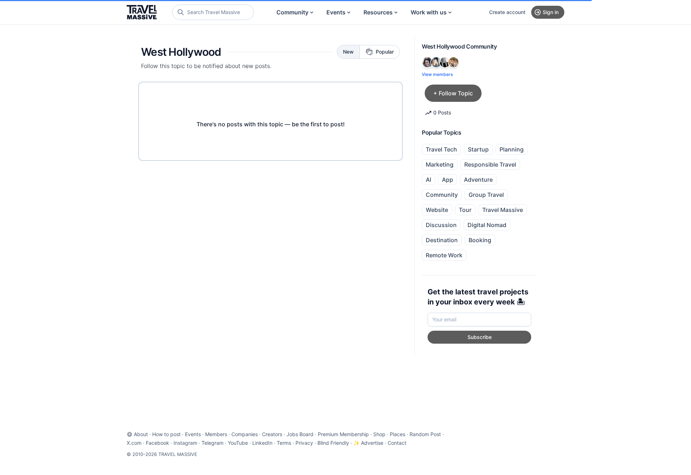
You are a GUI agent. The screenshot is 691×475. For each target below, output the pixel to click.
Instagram (185, 443)
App (447, 179)
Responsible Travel (490, 164)
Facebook (157, 443)
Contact (397, 443)
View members (437, 74)
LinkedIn (262, 443)
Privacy (304, 443)
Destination (442, 240)
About (141, 434)
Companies (244, 434)
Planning (512, 149)
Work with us (429, 12)
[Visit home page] (142, 12)
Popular (385, 52)
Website (437, 209)
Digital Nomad (487, 225)
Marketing (439, 164)
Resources (378, 12)
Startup (478, 149)
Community (292, 12)
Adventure (478, 179)
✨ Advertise (368, 443)
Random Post (425, 434)
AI (428, 179)
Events (336, 12)
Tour (465, 209)
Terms (284, 443)
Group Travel (486, 194)
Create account (507, 12)
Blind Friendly (333, 443)
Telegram (212, 443)
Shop (379, 434)
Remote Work (444, 255)
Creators (272, 434)
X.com (134, 443)
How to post (166, 434)
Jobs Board (299, 434)
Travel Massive (502, 209)
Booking (480, 240)
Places (397, 434)
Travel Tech (441, 149)
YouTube (238, 443)
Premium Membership (343, 434)
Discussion (441, 225)
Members (216, 434)
